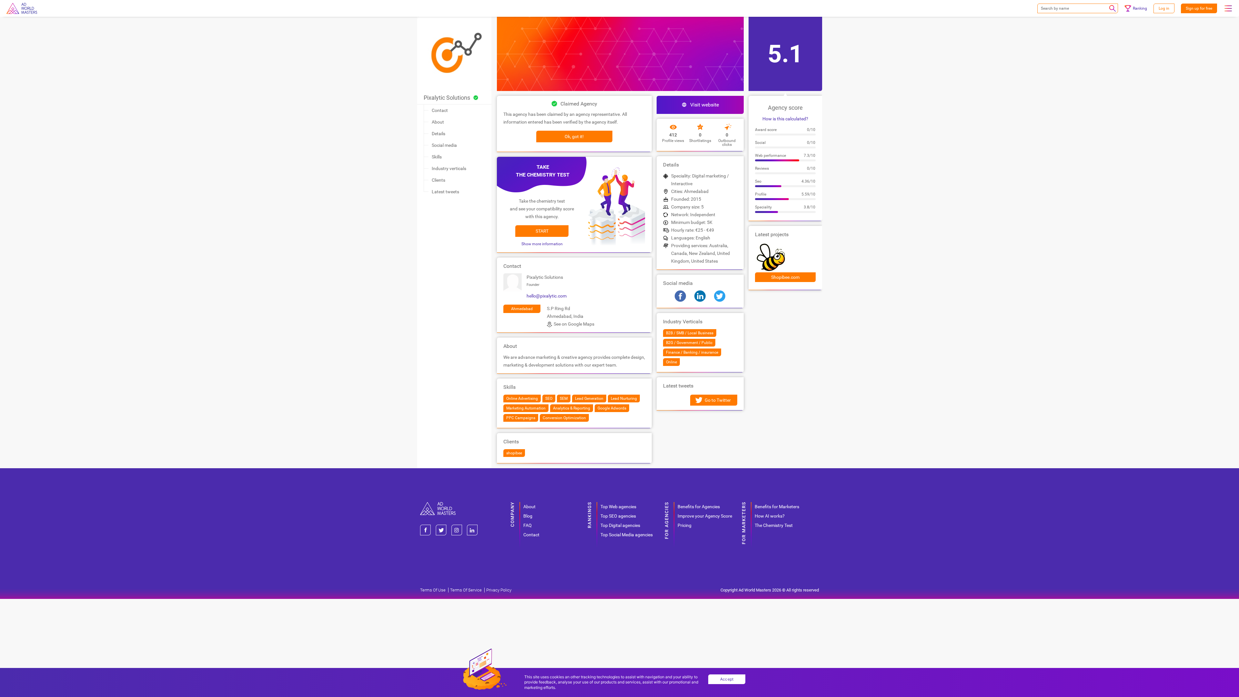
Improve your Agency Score (705, 516)
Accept (727, 679)
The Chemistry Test (774, 525)
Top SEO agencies (618, 516)
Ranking (1140, 8)
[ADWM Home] (438, 504)
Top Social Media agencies (626, 534)
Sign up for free (1199, 8)
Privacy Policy (498, 590)
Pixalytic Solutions (447, 97)
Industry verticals (449, 168)
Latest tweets (445, 191)
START (542, 231)
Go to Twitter (718, 400)
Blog (527, 516)
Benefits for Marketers (777, 506)
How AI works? (770, 516)
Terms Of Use (433, 590)
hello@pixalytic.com (547, 295)
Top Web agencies (618, 506)
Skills (437, 156)
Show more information (542, 244)
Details (438, 133)
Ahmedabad (522, 309)
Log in (1164, 8)
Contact (440, 110)
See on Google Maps (574, 324)
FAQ (527, 525)
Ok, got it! (574, 136)
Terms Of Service (466, 590)
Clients (438, 180)
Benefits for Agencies (699, 506)
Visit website (704, 105)
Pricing (684, 525)
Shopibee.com (785, 277)
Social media (444, 145)
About (438, 122)
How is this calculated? (785, 118)
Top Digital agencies (620, 525)
